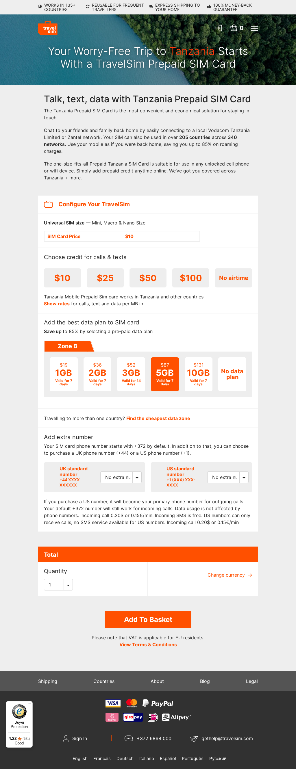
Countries (103, 681)
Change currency (227, 575)
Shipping (47, 681)
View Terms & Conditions (148, 644)
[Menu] (29, 704)
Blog (205, 681)
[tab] (67, 346)
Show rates (57, 304)
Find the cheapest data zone (158, 418)
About (157, 681)
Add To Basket (148, 619)
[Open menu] (254, 28)
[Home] (48, 28)
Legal (252, 681)
